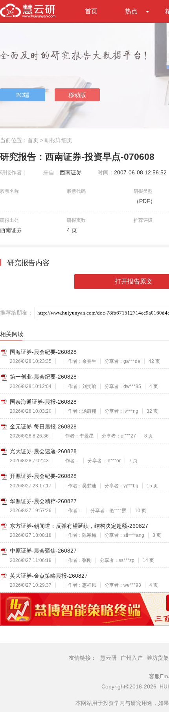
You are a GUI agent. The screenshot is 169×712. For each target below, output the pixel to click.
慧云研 (108, 658)
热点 (131, 11)
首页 (91, 11)
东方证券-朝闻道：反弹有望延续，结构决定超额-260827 (79, 526)
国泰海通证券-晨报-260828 (43, 402)
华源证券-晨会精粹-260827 (43, 501)
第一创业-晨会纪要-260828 (43, 376)
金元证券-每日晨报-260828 (43, 426)
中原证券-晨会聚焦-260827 (43, 550)
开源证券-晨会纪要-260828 (43, 476)
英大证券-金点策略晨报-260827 (49, 576)
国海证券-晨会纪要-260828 (43, 352)
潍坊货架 (158, 658)
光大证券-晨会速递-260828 (43, 451)
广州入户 (132, 658)
